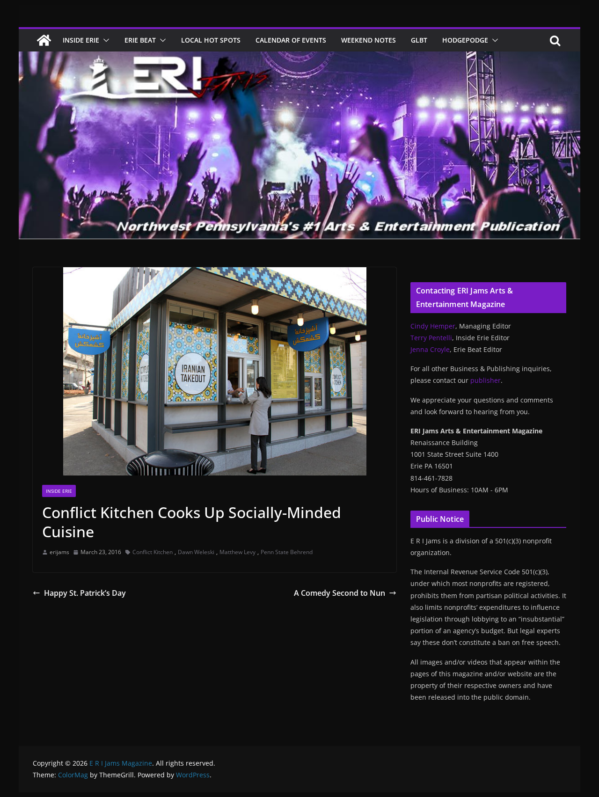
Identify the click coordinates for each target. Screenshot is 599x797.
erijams (59, 552)
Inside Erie (81, 40)
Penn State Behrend (287, 552)
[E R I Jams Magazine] (44, 40)
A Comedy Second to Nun (339, 593)
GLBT (419, 40)
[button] (104, 40)
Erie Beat (140, 40)
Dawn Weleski (196, 552)
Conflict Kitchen (152, 552)
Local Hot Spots (211, 40)
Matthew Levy (237, 552)
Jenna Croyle (430, 349)
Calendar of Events (291, 40)
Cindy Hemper (432, 326)
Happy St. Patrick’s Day (85, 593)
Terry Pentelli (431, 337)
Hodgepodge (465, 40)
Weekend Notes (368, 40)
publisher (485, 380)
